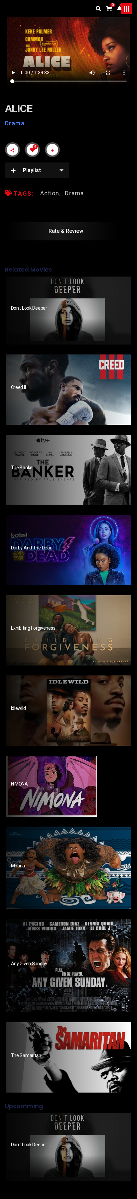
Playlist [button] (32, 170)
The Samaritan (26, 1055)
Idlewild (18, 708)
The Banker (22, 467)
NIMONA (20, 784)
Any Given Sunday (29, 963)
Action (50, 193)
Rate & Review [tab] (66, 231)
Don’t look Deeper (29, 308)
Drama (15, 123)
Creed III (19, 387)
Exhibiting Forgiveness (33, 628)
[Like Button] (33, 150)
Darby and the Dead (32, 547)
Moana (18, 865)
